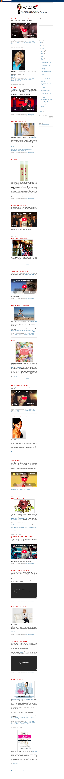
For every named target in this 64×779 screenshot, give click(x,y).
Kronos (26, 578)
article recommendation (20, 153)
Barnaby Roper (22, 469)
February (43, 104)
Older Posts (35, 770)
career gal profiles (25, 79)
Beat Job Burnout (33, 137)
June (42, 53)
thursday (19, 80)
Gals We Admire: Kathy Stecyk (19, 49)
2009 (41, 111)
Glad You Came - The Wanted (18, 205)
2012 (41, 45)
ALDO (22, 464)
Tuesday (27, 153)
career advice (18, 79)
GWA (15, 80)
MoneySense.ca (14, 519)
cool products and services (28, 199)
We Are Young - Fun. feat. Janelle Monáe (21, 18)
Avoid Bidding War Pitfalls (17, 498)
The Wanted (31, 209)
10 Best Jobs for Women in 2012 (19, 271)
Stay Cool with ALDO (16, 460)
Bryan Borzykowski (23, 518)
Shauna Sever (18, 367)
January (42, 106)
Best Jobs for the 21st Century (18, 275)
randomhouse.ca (16, 376)
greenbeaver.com (18, 196)
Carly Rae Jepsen (17, 387)
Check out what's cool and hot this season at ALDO (20, 489)
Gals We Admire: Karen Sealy (18, 606)
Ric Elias (26, 90)
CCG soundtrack (18, 42)
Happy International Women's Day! (20, 570)
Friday (23, 42)
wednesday (29, 115)
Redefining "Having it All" (17, 679)
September (43, 50)
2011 (41, 108)
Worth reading (18, 335)
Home (24, 770)
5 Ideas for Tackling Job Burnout (19, 121)
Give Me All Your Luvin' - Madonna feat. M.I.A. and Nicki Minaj (23, 537)
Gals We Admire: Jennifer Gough (19, 238)
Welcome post (44, 18)
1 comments (31, 721)
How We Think (15, 729)
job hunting (23, 299)
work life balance (15, 723)
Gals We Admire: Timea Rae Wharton (20, 417)
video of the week (22, 115)
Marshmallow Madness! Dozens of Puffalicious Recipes (23, 366)
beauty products (18, 199)
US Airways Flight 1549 (28, 91)
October (42, 48)
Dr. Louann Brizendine (19, 752)
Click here (13, 146)
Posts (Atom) (18, 773)
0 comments (31, 41)
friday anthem (28, 42)
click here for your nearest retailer (27, 196)
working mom (22, 723)
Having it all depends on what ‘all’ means (20, 699)
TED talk (16, 115)
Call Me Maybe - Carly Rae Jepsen (20, 385)
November (43, 46)
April (42, 56)
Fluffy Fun (13, 340)
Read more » (13, 75)
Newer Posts (13, 770)
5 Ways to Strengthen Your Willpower (20, 305)
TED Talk (15, 89)
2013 (41, 43)
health (33, 334)
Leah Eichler (30, 699)
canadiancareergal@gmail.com (44, 124)
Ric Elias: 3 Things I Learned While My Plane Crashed (22, 86)
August (42, 51)
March (42, 58)
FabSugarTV (22, 652)
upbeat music (16, 411)
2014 (41, 42)
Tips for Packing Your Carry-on (19, 641)
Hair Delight (14, 159)
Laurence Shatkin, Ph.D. (29, 274)
